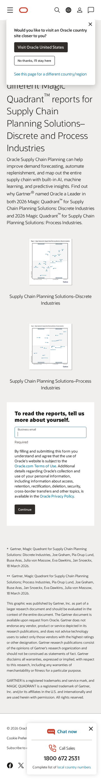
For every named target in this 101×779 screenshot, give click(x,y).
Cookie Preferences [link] (21, 738)
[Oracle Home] (23, 10)
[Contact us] (91, 10)
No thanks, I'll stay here (34, 60)
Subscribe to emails (21, 747)
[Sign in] (79, 10)
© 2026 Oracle (18, 728)
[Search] (57, 10)
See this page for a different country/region (50, 74)
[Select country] (68, 10)
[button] (10, 10)
